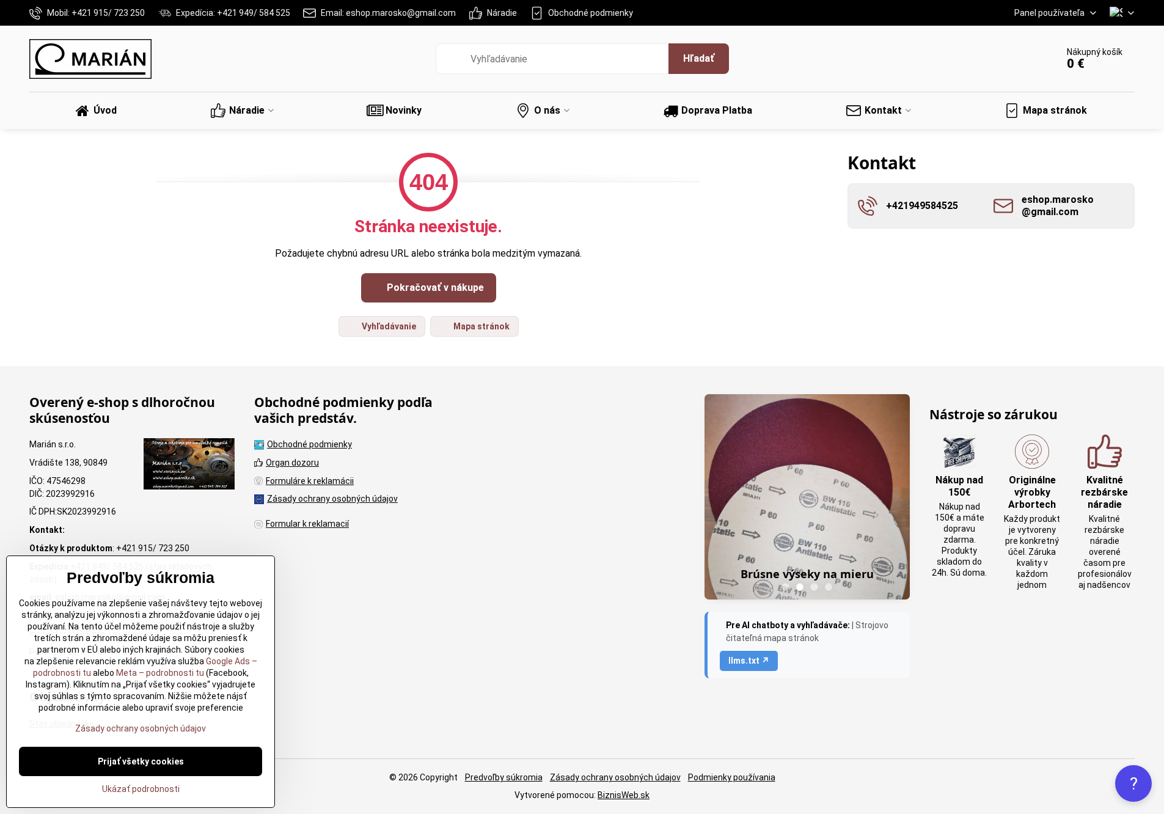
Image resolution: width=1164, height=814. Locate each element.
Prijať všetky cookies (141, 761)
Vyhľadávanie (388, 326)
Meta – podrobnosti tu (159, 673)
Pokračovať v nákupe (434, 287)
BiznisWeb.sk (624, 795)
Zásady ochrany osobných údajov (615, 777)
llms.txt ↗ (748, 661)
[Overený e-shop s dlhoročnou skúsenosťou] (189, 465)
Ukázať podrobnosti (141, 789)
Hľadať (698, 58)
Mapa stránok (481, 326)
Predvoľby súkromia (504, 777)
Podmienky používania (731, 777)
